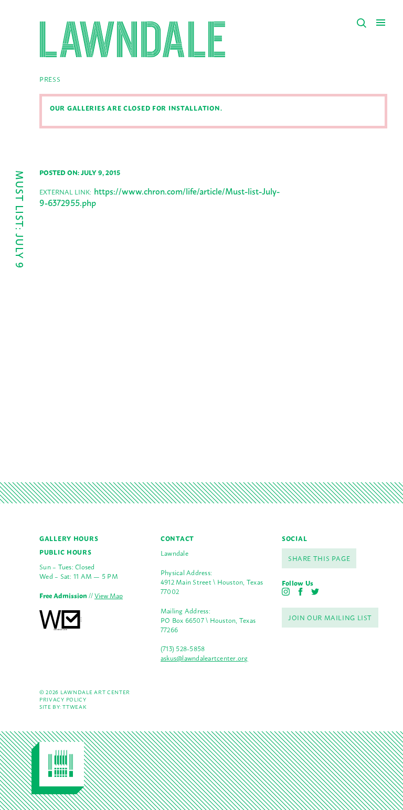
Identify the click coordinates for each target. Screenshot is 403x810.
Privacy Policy (63, 699)
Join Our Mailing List (330, 617)
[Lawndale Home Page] (132, 39)
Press (49, 78)
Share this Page (319, 558)
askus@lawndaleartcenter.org (204, 657)
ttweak (74, 706)
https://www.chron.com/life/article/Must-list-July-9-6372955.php (159, 196)
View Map (108, 595)
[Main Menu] (380, 22)
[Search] (361, 23)
